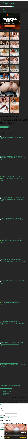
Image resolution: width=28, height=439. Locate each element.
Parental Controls (7, 391)
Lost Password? (7, 417)
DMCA (4, 394)
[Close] (0, 406)
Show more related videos (6, 388)
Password (2, 415)
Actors (4, 11)
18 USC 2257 (6, 393)
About (2, 127)
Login (2, 417)
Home (4, 9)
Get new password (4, 429)
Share (7, 127)
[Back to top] (0, 404)
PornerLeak (8, 2)
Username (2, 414)
